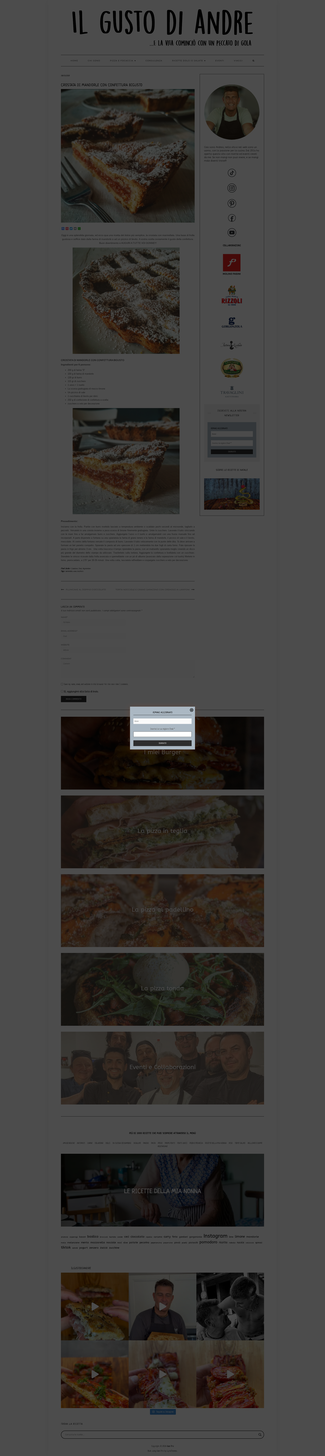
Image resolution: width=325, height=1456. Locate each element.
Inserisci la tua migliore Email (162, 728)
